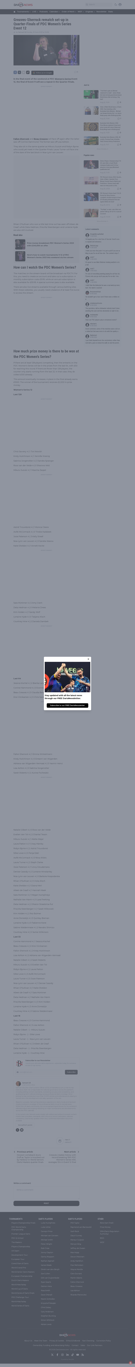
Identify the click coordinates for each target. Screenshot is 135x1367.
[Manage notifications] (130, 1363)
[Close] (88, 659)
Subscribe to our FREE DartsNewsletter (67, 705)
